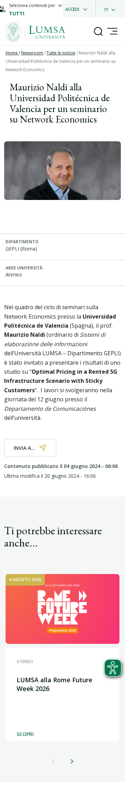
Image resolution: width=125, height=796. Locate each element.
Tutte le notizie (61, 53)
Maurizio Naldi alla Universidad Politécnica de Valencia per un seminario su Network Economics (61, 61)
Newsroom (32, 53)
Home (12, 53)
